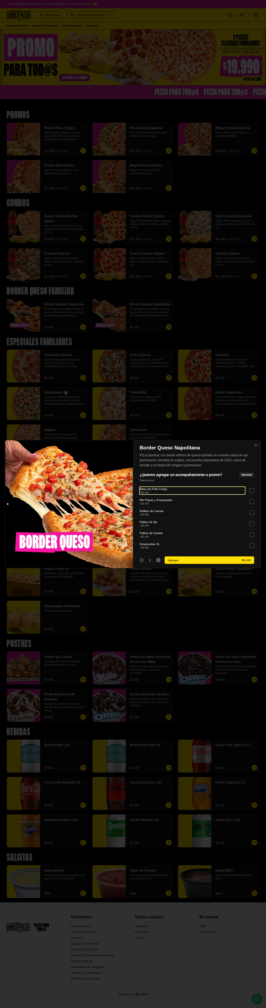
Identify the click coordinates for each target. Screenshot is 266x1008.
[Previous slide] (7, 504)
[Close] (255, 445)
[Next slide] (130, 504)
